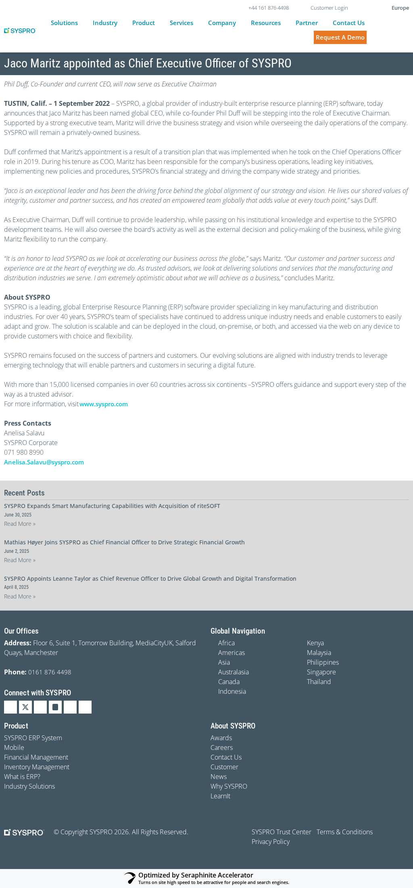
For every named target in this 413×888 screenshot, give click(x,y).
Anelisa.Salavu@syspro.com (44, 462)
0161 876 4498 (49, 672)
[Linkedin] (10, 707)
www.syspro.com (103, 404)
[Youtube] (70, 707)
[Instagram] (55, 707)
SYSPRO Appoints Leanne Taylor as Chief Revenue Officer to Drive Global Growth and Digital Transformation (150, 578)
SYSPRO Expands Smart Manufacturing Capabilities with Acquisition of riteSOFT (112, 506)
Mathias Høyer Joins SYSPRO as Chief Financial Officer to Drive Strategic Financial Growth (124, 542)
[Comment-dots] (85, 707)
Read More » (19, 523)
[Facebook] (40, 707)
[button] (69, 22)
